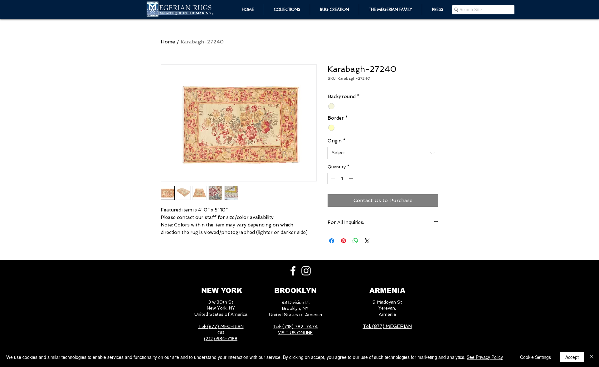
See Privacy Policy (485, 357)
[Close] (591, 357)
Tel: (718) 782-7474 (295, 327)
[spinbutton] (342, 178)
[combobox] (383, 153)
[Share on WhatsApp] (355, 241)
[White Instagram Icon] (306, 271)
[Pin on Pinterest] (343, 241)
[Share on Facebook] (331, 241)
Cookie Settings (535, 357)
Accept (572, 357)
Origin (337, 141)
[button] (390, 9)
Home (168, 42)
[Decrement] (332, 178)
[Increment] (351, 178)
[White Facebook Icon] (293, 271)
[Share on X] (367, 241)
